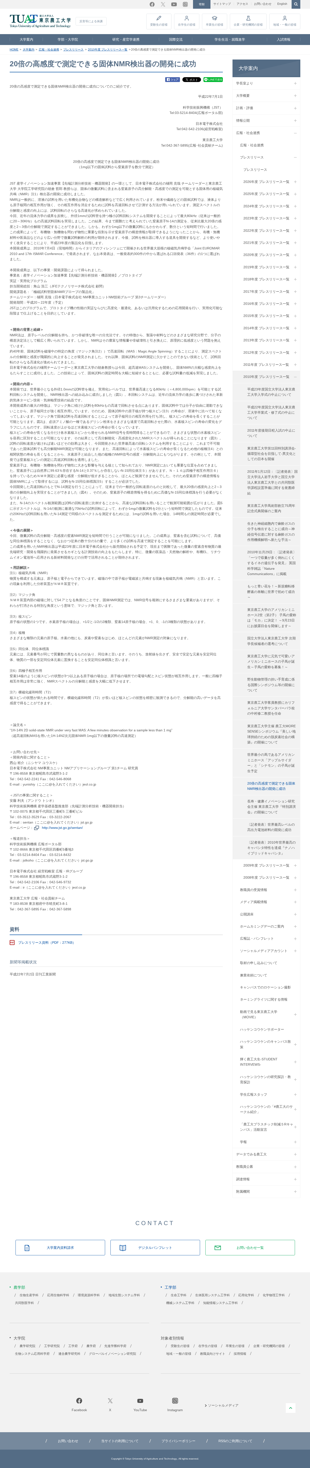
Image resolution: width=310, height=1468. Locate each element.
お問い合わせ (262, 4)
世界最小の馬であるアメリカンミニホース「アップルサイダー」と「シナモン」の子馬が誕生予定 (271, 763)
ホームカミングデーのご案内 (262, 926)
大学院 (19, 1338)
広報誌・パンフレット (257, 938)
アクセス (242, 4)
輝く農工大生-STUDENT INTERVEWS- (259, 1061)
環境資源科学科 (89, 1295)
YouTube (174, 4)
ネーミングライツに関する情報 (263, 999)
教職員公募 (244, 1166)
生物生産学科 (29, 1295)
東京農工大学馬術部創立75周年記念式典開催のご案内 (271, 508)
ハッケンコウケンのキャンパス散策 (265, 1044)
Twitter (163, 4)
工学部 (170, 1287)
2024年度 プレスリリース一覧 (266, 206)
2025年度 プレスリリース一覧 (266, 194)
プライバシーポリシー (178, 1441)
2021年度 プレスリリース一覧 (266, 243)
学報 (243, 1142)
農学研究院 (27, 1346)
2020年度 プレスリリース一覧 (266, 255)
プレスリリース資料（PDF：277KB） (47, 942)
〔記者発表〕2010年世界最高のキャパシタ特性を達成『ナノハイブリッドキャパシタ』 (271, 847)
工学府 (73, 1346)
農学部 (19, 1287)
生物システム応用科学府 (32, 1354)
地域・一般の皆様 (284, 24)
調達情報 (243, 1179)
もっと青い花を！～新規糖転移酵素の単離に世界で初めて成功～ (271, 591)
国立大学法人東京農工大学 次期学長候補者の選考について (271, 640)
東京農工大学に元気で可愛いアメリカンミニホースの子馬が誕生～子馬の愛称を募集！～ (271, 661)
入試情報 (283, 39)
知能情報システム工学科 (220, 1303)
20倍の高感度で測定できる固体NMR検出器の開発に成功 (271, 786)
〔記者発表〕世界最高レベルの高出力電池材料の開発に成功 (271, 827)
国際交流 (176, 39)
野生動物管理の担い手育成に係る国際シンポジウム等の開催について (271, 684)
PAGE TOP (290, 1408)
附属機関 (243, 1191)
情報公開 (243, 120)
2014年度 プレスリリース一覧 (266, 328)
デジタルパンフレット (155, 1248)
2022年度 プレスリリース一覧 (266, 230)
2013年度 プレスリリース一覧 (266, 340)
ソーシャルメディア (223, 1405)
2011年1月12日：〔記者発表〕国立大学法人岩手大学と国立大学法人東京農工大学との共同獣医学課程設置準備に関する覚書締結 (272, 482)
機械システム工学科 (180, 1303)
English (282, 4)
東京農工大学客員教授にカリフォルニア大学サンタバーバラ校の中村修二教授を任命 (271, 708)
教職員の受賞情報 (253, 890)
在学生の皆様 (186, 24)
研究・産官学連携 (126, 39)
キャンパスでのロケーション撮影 (265, 987)
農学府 (91, 1346)
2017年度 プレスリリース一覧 (266, 291)
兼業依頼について (253, 975)
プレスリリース (73, 49)
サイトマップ (222, 4)
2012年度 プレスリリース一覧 (266, 352)
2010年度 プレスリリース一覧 (107, 49)
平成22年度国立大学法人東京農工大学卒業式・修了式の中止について (271, 412)
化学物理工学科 (274, 1295)
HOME (14, 49)
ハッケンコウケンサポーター (262, 1029)
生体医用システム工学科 (212, 1295)
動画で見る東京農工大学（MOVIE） (258, 1014)
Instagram (185, 4)
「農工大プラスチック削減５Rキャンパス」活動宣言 (266, 1126)
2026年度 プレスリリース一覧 (266, 182)
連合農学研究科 (69, 1354)
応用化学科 (246, 1295)
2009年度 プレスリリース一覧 (266, 865)
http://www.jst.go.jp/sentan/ (62, 828)
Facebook (152, 4)
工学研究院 (52, 1346)
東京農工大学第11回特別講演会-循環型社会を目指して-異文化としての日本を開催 (271, 453)
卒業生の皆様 (214, 24)
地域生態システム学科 (124, 1295)
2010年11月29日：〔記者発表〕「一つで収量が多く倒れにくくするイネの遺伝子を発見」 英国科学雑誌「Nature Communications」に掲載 (271, 563)
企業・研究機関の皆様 (248, 24)
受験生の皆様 (159, 24)
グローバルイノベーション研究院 (112, 1354)
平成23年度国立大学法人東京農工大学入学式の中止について (271, 392)
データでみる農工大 (251, 1154)
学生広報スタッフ (253, 1094)
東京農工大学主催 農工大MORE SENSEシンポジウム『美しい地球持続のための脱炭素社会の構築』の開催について (271, 734)
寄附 (202, 4)
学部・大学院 (68, 39)
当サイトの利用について (120, 1441)
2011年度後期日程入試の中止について (271, 433)
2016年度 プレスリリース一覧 (266, 304)
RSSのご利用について (235, 1441)
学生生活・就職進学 (230, 39)
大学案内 (26, 39)
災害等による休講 (91, 21)
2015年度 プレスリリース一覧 (266, 316)
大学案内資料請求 (60, 1248)
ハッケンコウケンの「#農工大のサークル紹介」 (266, 1109)
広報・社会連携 (49, 49)
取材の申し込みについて (258, 963)
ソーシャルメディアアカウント (263, 951)
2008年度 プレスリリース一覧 (266, 877)
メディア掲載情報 (253, 902)
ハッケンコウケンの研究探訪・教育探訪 (265, 1079)
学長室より (244, 83)
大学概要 (243, 95)
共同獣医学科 (24, 1303)
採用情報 (240, 1354)
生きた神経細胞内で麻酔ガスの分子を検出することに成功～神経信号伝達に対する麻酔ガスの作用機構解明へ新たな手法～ (271, 532)
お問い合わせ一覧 (250, 1248)
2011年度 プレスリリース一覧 (266, 365)
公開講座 (247, 914)
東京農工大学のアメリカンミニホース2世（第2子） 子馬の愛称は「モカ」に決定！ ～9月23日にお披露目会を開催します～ (271, 618)
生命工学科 (178, 1295)
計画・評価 (244, 108)
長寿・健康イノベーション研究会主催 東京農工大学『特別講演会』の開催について (271, 806)
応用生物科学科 (58, 1295)
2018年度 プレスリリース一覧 (266, 279)
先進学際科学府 (115, 1346)
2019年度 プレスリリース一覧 (266, 267)
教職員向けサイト (212, 1354)
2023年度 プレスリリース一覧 (266, 218)
